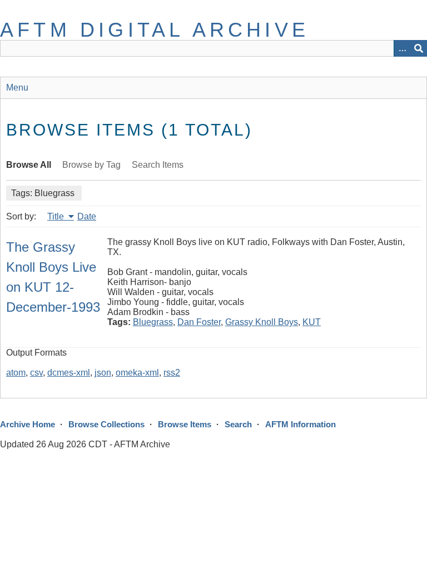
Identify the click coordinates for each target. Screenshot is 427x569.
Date (86, 216)
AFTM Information (300, 424)
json (103, 372)
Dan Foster (199, 322)
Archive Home (27, 424)
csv (36, 372)
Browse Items (184, 424)
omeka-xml (137, 372)
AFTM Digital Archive (154, 29)
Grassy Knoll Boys (261, 322)
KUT (311, 322)
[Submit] (418, 48)
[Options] (402, 48)
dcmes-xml (68, 372)
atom (16, 372)
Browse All (28, 164)
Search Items (157, 164)
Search (238, 424)
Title (56, 216)
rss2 (171, 372)
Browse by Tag (91, 164)
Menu (17, 87)
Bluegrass (153, 322)
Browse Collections (106, 424)
